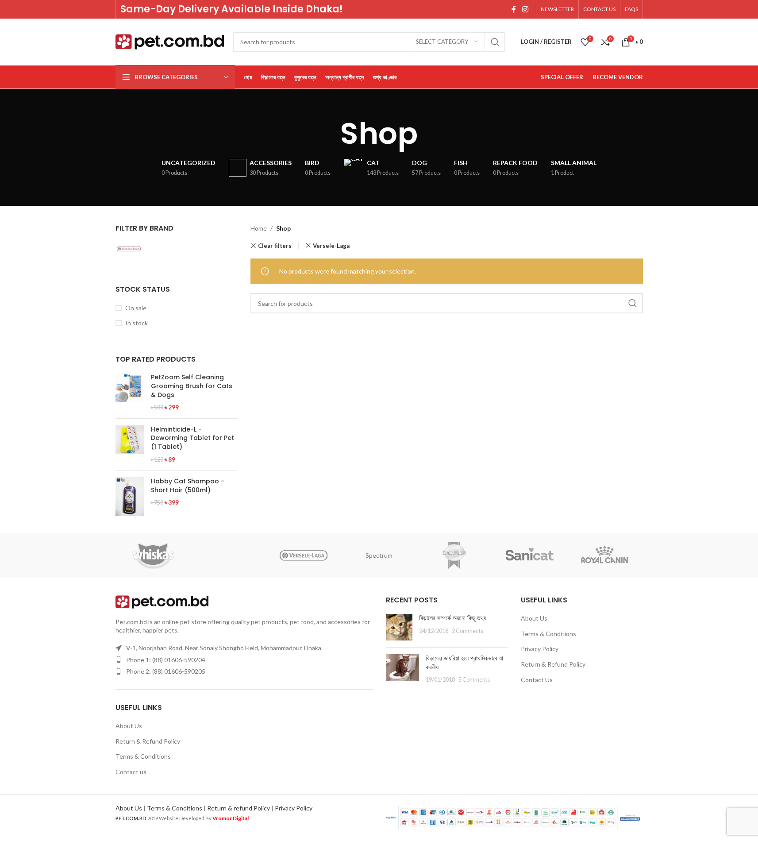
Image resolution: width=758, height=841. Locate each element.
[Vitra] (228, 555)
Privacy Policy (539, 648)
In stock (136, 323)
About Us (128, 725)
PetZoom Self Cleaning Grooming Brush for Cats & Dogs (191, 386)
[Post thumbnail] (399, 627)
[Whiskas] (153, 555)
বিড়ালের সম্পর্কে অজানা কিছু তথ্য (452, 617)
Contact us (130, 771)
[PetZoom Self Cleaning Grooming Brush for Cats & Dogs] (129, 392)
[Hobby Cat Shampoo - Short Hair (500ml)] (129, 496)
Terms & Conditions (143, 756)
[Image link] (161, 601)
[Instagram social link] (525, 9)
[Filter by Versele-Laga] (144, 248)
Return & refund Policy (238, 808)
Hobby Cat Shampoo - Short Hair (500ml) (187, 485)
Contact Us (537, 679)
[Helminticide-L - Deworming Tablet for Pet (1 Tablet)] (129, 444)
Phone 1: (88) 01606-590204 (165, 660)
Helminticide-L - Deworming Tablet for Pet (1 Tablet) (192, 438)
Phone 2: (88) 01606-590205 (165, 671)
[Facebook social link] (513, 9)
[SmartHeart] (454, 555)
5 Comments (474, 679)
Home (258, 228)
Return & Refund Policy (147, 741)
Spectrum (379, 555)
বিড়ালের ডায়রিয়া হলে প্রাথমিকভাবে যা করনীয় (464, 662)
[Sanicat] (529, 555)
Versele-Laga (331, 245)
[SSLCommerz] (513, 817)
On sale (135, 308)
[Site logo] (169, 41)
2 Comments (467, 631)
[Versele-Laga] (303, 555)
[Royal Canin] (605, 555)
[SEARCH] (495, 42)
